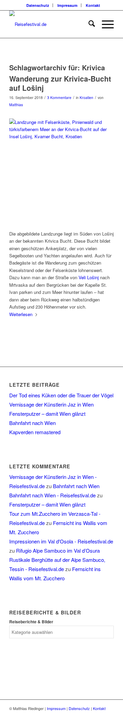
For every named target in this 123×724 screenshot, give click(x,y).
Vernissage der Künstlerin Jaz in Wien (51, 404)
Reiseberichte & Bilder (31, 622)
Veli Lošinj (89, 277)
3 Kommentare (59, 97)
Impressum (67, 5)
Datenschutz (37, 5)
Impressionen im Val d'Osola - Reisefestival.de (61, 541)
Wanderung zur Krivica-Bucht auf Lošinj (60, 83)
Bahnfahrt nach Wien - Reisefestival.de (52, 495)
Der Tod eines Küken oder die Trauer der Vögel (61, 395)
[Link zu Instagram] (109, 715)
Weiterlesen (20, 314)
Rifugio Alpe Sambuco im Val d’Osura (58, 550)
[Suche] (88, 24)
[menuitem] (38, 5)
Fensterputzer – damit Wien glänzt (47, 413)
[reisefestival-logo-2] (51, 24)
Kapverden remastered (34, 432)
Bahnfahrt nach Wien (32, 422)
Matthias (16, 104)
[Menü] (104, 24)
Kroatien (86, 97)
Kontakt (93, 5)
